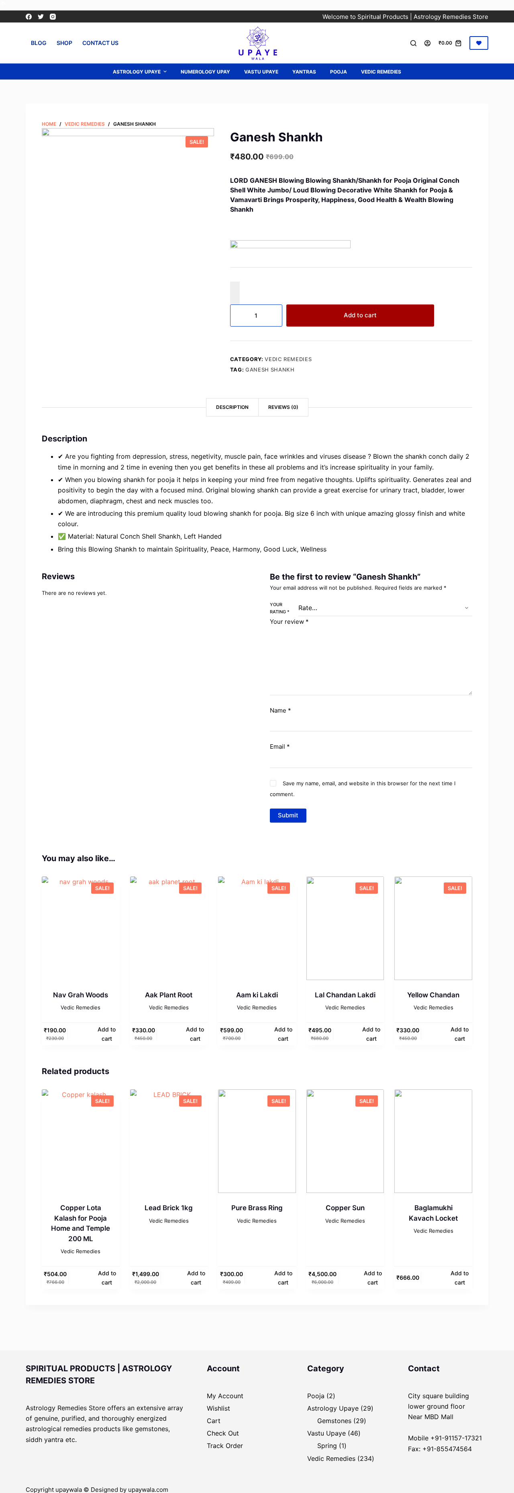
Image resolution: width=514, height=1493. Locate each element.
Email (280, 746)
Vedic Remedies (381, 72)
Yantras (304, 72)
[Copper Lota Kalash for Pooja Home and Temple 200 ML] (81, 1141)
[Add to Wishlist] (235, 293)
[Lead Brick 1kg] (169, 1141)
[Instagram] (53, 17)
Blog (39, 42)
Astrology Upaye (137, 72)
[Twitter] (41, 17)
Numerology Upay (205, 72)
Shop (64, 42)
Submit (288, 815)
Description (232, 407)
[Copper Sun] (345, 1141)
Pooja (338, 72)
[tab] (232, 407)
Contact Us (100, 42)
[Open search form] (413, 43)
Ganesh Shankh (269, 369)
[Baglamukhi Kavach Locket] (433, 1141)
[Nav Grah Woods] (81, 928)
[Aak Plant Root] (169, 928)
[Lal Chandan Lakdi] (345, 928)
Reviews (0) (283, 407)
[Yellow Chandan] (433, 928)
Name (280, 710)
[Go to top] (3, 5)
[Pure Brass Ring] (257, 1141)
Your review (289, 621)
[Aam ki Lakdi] (257, 928)
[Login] (427, 43)
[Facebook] (29, 17)
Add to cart (360, 315)
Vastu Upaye (261, 72)
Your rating (280, 608)
